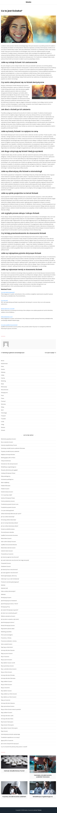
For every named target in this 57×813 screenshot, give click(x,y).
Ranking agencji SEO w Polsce (8, 457)
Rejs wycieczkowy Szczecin (7, 666)
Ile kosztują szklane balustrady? (8, 519)
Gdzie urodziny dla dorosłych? (8, 591)
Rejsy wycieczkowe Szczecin (7, 706)
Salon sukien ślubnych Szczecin (8, 541)
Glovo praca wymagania (7, 634)
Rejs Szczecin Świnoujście (7, 722)
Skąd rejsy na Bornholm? (7, 647)
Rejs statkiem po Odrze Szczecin (8, 697)
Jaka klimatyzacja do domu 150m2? (9, 603)
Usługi (2, 424)
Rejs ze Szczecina (5, 656)
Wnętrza (3, 427)
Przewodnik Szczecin (6, 563)
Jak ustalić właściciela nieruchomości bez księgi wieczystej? (15, 560)
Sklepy (2, 407)
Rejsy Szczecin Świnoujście (7, 725)
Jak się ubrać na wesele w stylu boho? (10, 619)
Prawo (2, 398)
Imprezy (3, 378)
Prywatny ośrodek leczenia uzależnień (10, 451)
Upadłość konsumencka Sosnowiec (9, 535)
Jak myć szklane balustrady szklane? (9, 526)
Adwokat (3, 585)
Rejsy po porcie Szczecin (7, 653)
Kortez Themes (37, 810)
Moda (2, 383)
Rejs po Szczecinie (5, 687)
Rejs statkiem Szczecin (6, 690)
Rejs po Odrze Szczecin (6, 672)
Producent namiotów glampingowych (10, 582)
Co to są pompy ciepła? (6, 495)
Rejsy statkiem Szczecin (6, 681)
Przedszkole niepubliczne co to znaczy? (10, 737)
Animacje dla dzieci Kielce (7, 718)
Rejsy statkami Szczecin (6, 712)
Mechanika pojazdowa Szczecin (8, 439)
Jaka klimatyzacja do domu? (7, 622)
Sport (2, 410)
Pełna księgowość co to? (7, 316)
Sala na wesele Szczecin (6, 644)
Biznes (2, 360)
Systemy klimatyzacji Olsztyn (8, 498)
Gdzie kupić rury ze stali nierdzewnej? (10, 579)
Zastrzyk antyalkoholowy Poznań (9, 445)
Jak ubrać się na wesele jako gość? (9, 613)
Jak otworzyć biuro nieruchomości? (9, 569)
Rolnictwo (3, 404)
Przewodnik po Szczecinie (7, 554)
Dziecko (3, 369)
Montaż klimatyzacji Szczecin (8, 625)
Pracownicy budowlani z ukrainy (9, 641)
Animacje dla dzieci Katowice (8, 703)
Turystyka (3, 418)
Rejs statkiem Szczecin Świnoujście (9, 728)
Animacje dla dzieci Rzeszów (8, 650)
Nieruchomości (4, 389)
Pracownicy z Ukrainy (6, 638)
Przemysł (3, 401)
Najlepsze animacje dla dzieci (8, 454)
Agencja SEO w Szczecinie (7, 740)
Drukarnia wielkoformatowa (8, 529)
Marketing (3, 381)
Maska (28, 2)
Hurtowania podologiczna (7, 479)
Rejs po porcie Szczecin (6, 659)
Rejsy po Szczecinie (5, 700)
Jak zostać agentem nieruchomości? (9, 572)
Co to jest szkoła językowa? (7, 510)
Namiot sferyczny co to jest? (7, 308)
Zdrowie (3, 430)
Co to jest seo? (4, 300)
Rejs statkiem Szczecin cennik (8, 662)
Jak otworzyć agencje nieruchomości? (10, 557)
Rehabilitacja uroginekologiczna (8, 467)
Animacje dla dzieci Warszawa (8, 678)
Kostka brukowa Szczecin (7, 491)
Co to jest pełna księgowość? (8, 292)
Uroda (2, 421)
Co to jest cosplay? (50, 352)
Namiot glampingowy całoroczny (9, 575)
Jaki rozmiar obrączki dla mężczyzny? (10, 743)
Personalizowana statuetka (7, 532)
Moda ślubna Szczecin (6, 538)
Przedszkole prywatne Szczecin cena (9, 504)
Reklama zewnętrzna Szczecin (8, 616)
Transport (3, 415)
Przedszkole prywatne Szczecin (8, 507)
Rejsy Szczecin (4, 731)
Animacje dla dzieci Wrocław (8, 675)
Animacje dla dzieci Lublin (7, 715)
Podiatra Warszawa (5, 485)
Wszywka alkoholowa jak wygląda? (9, 470)
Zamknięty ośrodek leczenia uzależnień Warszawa (13, 448)
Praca (2, 395)
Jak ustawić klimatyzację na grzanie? (9, 610)
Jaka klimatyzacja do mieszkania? (9, 600)
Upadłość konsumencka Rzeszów (9, 544)
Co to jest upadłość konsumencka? (9, 325)
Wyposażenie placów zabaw (7, 628)
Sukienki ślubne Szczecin (7, 551)
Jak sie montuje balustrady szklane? (9, 523)
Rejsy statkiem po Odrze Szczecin (9, 694)
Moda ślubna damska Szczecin (8, 547)
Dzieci (2, 366)
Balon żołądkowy (5, 482)
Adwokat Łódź (4, 588)
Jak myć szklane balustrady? (7, 516)
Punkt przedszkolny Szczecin (8, 501)
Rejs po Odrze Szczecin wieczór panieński (11, 709)
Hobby (2, 375)
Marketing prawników (6, 631)
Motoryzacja (4, 386)
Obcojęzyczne (4, 392)
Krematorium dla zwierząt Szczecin (9, 463)
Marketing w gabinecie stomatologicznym (13, 352)
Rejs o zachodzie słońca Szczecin (8, 669)
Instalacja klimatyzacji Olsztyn (8, 473)
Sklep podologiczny (5, 476)
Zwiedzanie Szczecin (6, 566)
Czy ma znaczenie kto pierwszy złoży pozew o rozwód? (14, 746)
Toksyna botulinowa (6, 460)
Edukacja (3, 372)
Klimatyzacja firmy (5, 606)
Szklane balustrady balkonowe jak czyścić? (11, 513)
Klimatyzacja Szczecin (6, 597)
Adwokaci (3, 594)
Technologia (4, 413)
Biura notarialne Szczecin (7, 442)
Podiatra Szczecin (5, 488)
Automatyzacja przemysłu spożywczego (10, 734)
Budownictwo (4, 363)
